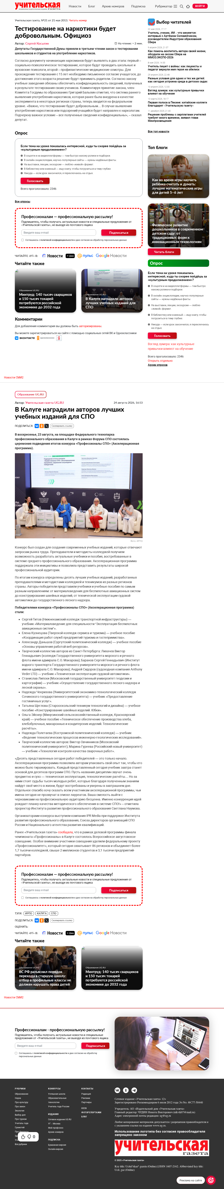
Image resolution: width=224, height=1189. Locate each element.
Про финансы (22, 1131)
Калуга (42, 913)
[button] (25, 338)
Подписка (138, 6)
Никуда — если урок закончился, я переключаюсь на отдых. (58, 173)
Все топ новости (158, 131)
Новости (75, 6)
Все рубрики (21, 1144)
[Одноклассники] (42, 426)
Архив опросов (157, 365)
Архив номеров (113, 6)
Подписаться (118, 232)
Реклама (85, 1098)
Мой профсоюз (55, 1128)
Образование (21, 1094)
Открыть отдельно (160, 360)
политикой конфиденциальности (57, 240)
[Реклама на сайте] (210, 1180)
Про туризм (21, 1119)
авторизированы (90, 326)
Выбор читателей (173, 21)
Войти (200, 6)
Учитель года (21, 1123)
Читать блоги (164, 252)
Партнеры (86, 1102)
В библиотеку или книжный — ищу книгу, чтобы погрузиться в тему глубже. (67, 168)
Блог (91, 6)
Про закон (20, 1106)
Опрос (156, 263)
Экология (19, 1111)
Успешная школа (56, 1094)
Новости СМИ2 (13, 377)
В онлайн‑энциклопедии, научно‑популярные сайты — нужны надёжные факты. (70, 160)
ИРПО (28, 913)
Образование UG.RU (29, 290)
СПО (53, 913)
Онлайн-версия (55, 1149)
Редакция (86, 1094)
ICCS (83, 1108)
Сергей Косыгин (37, 43)
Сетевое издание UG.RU (59, 1119)
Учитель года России (58, 1106)
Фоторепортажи (91, 1112)
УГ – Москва (54, 1123)
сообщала (65, 832)
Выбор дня (20, 1115)
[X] (46, 426)
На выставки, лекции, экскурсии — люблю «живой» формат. (59, 164)
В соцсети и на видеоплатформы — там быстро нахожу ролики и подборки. (67, 155)
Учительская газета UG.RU (44, 402)
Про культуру (21, 1102)
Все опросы (22, 201)
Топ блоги (157, 147)
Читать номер (78, 20)
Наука (18, 1098)
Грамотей (19, 1127)
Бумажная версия (57, 1145)
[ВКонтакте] (37, 426)
